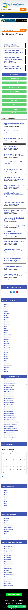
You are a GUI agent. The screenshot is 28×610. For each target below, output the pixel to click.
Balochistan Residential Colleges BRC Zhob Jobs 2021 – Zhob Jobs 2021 (14, 59)
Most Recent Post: (9, 118)
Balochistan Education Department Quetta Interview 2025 (14, 194)
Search (23, 9)
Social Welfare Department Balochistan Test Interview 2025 (13, 233)
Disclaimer (19, 603)
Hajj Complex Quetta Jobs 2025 (14, 226)
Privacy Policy (9, 603)
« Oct (2, 476)
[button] (2, 15)
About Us (13, 600)
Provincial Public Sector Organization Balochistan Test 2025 (14, 250)
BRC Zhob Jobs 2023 (10, 45)
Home (6, 600)
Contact (21, 600)
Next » (21, 280)
